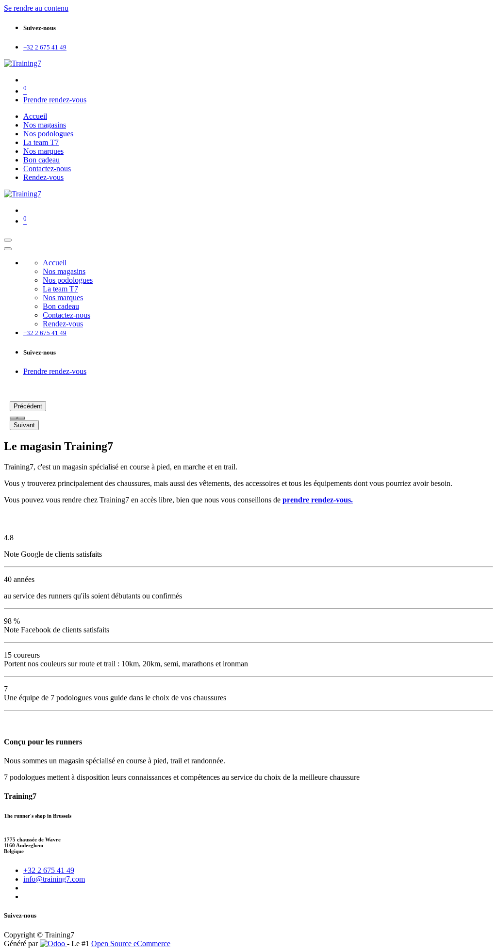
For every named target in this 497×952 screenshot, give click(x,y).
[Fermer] (8, 248)
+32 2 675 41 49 (48, 870)
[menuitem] (35, 116)
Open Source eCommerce (130, 943)
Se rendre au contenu (36, 8)
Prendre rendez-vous (54, 100)
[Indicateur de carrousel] (13, 418)
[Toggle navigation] (8, 240)
